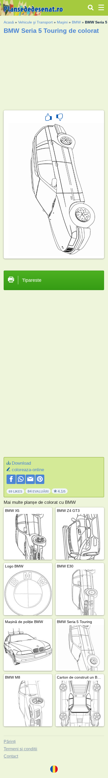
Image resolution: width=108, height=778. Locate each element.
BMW (76, 22)
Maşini (62, 22)
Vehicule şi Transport (35, 22)
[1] (48, 118)
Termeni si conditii (20, 749)
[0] (59, 118)
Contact (11, 756)
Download (21, 463)
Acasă (9, 22)
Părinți (10, 741)
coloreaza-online (28, 469)
